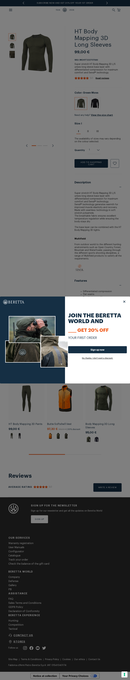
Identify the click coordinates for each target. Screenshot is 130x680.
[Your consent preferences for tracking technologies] (124, 674)
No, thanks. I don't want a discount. (97, 358)
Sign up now (97, 349)
